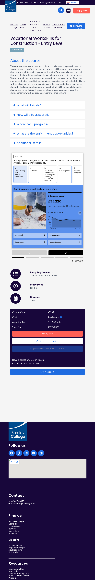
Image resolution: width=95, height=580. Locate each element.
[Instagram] (26, 453)
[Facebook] (12, 453)
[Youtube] (34, 453)
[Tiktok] (19, 453)
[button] (72, 2)
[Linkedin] (41, 453)
